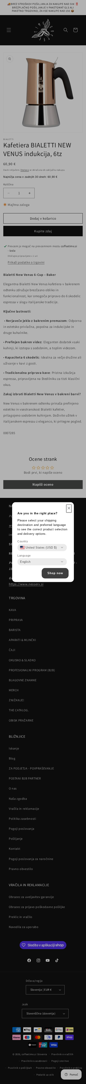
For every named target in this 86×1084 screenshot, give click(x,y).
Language (24, 555)
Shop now (55, 573)
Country (22, 541)
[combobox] (38, 547)
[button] (69, 508)
